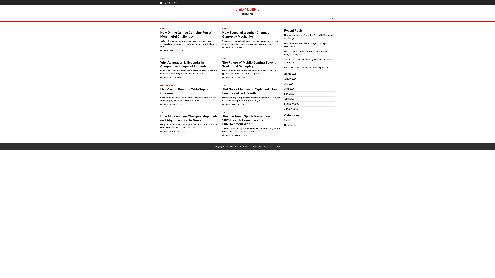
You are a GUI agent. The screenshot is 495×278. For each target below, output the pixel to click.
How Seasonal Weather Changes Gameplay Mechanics (245, 34)
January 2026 (291, 108)
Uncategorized (167, 85)
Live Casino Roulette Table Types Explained (306, 67)
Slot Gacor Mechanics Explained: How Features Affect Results (249, 91)
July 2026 (289, 83)
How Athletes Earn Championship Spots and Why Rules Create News (189, 118)
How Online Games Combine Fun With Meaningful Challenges (187, 34)
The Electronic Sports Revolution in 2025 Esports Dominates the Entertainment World (247, 120)
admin (165, 51)
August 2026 (290, 78)
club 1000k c (247, 9)
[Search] (333, 19)
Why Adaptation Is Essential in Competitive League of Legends (183, 64)
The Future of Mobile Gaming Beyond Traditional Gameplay (249, 64)
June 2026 (289, 88)
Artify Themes (273, 146)
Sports (163, 29)
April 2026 (289, 98)
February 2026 (291, 103)
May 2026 (289, 93)
